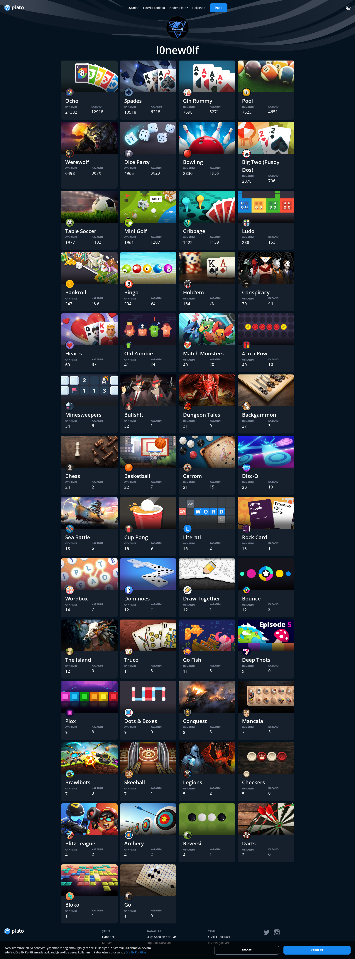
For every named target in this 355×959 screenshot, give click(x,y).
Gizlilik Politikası (219, 937)
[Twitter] (266, 932)
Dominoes (137, 598)
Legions (192, 782)
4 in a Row (254, 353)
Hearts (73, 353)
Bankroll (75, 292)
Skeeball (134, 782)
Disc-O (250, 475)
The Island (78, 659)
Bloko (72, 904)
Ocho (71, 100)
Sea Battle (77, 537)
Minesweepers (83, 414)
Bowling (193, 161)
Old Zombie (138, 353)
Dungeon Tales (201, 414)
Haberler (108, 937)
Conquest (195, 720)
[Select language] (348, 8)
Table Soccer (80, 231)
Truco (131, 659)
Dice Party (137, 161)
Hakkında (198, 8)
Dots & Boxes (140, 720)
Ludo (248, 231)
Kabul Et (317, 950)
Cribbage (194, 231)
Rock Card (254, 537)
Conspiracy (256, 292)
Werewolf (77, 161)
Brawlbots (77, 782)
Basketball (137, 475)
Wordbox (76, 598)
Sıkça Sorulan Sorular (161, 937)
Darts (249, 843)
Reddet (246, 950)
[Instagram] (276, 932)
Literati (192, 537)
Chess (72, 475)
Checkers (253, 782)
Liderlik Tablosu (154, 8)
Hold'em (193, 292)
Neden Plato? (178, 8)
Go (127, 904)
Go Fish (192, 659)
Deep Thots (256, 659)
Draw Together (201, 598)
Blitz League (80, 843)
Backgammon (259, 414)
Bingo (131, 292)
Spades (133, 100)
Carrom (192, 475)
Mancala (252, 720)
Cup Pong (136, 537)
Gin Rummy (197, 100)
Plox (70, 720)
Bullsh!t (133, 414)
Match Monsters (203, 353)
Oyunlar (133, 8)
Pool (247, 100)
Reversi (192, 843)
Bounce (251, 598)
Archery (134, 843)
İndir (218, 8)
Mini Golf (135, 231)
